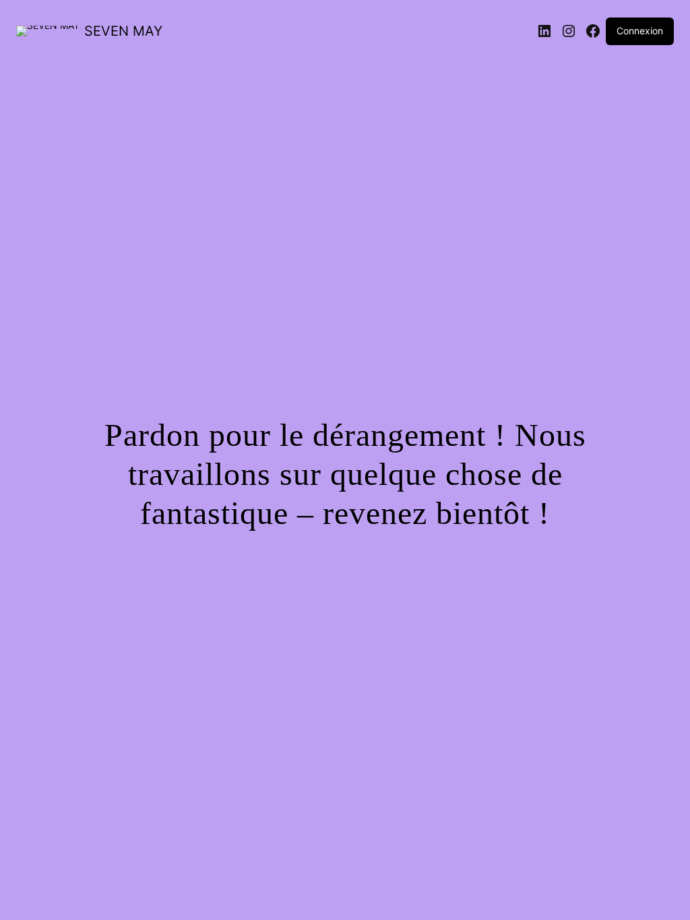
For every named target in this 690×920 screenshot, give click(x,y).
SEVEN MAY (123, 31)
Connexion (640, 30)
